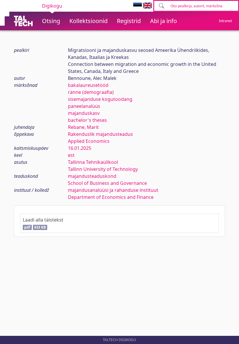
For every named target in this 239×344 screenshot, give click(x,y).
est (71, 155)
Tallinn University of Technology (103, 169)
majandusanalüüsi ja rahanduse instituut (113, 190)
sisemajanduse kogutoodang (100, 99)
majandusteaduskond (92, 176)
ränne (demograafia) (91, 92)
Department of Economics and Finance (111, 197)
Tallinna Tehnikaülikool (93, 162)
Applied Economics (89, 141)
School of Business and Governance (107, 183)
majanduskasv (84, 113)
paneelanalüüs (84, 106)
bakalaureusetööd (88, 85)
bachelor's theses (87, 120)
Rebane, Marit (83, 127)
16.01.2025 (79, 148)
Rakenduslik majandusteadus (100, 134)
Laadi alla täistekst (43, 223)
